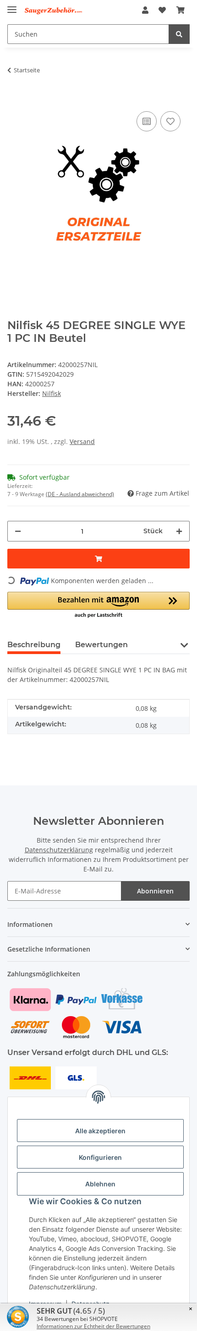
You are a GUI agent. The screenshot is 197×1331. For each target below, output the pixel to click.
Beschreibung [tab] (33, 644)
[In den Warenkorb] (14, 95)
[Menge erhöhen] (179, 531)
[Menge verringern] (18, 531)
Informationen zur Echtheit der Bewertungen (93, 1326)
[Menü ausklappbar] (11, 5)
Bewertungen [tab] (101, 644)
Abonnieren (155, 891)
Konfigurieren (100, 1157)
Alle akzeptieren (100, 1131)
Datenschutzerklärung (59, 849)
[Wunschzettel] (162, 10)
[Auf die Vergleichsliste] (147, 121)
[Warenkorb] (180, 10)
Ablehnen (100, 1184)
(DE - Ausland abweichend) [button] (80, 494)
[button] (145, 10)
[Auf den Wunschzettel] (170, 121)
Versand (82, 441)
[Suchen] (179, 34)
